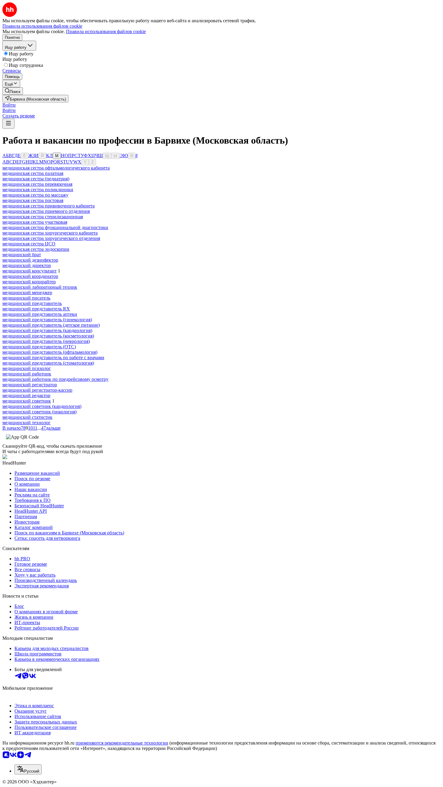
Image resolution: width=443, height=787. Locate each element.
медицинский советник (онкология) (39, 411)
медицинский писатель (26, 297)
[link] (12, 91)
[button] (9, 104)
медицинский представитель (32, 303)
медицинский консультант (29, 270)
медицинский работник (26, 373)
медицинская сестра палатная (32, 173)
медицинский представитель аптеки (39, 314)
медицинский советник (26, 400)
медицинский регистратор (29, 384)
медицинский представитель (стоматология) (48, 363)
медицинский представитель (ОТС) (39, 346)
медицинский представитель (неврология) (46, 341)
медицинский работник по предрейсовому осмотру (55, 379)
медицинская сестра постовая (32, 200)
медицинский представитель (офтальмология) (49, 352)
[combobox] (28, 769)
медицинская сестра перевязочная (37, 184)
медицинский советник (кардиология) (41, 406)
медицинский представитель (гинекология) (47, 319)
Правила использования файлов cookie (106, 31)
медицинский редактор (26, 395)
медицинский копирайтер (29, 281)
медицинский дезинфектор (30, 260)
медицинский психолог (26, 368)
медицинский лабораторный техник (39, 287)
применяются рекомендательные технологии (122, 742)
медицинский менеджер (27, 292)
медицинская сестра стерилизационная (42, 216)
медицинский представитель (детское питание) (51, 325)
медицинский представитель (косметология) (48, 335)
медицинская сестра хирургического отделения (51, 238)
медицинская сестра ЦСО (28, 243)
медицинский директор (26, 265)
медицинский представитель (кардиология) (47, 330)
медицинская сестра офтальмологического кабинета (56, 167)
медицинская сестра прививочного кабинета (48, 205)
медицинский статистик (27, 417)
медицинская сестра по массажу (35, 195)
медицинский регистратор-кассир (37, 390)
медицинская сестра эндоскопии (35, 249)
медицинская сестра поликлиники (37, 189)
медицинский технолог (26, 422)
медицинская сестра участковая (34, 222)
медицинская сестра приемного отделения (46, 211)
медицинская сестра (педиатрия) (35, 178)
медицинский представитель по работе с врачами (53, 357)
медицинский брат (21, 254)
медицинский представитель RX (36, 308)
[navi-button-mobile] (8, 124)
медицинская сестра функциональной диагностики (55, 227)
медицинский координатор (30, 276)
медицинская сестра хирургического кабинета (50, 232)
